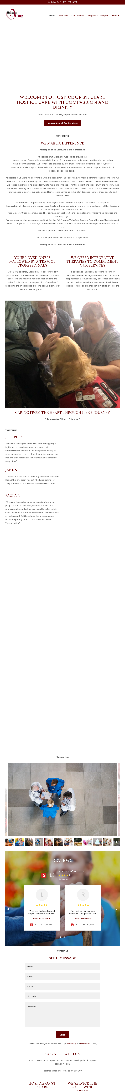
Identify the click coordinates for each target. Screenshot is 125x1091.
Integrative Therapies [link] (98, 15)
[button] (116, 16)
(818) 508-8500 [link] (69, 2)
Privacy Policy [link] (71, 1044)
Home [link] (52, 15)
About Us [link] (63, 15)
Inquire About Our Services (63, 123)
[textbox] (62, 966)
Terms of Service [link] (86, 1044)
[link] (14, 15)
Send (62, 1034)
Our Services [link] (78, 15)
